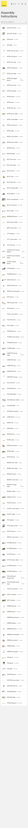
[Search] (19, 4)
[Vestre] (4, 4)
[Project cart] (22, 4)
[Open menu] (25, 4)
